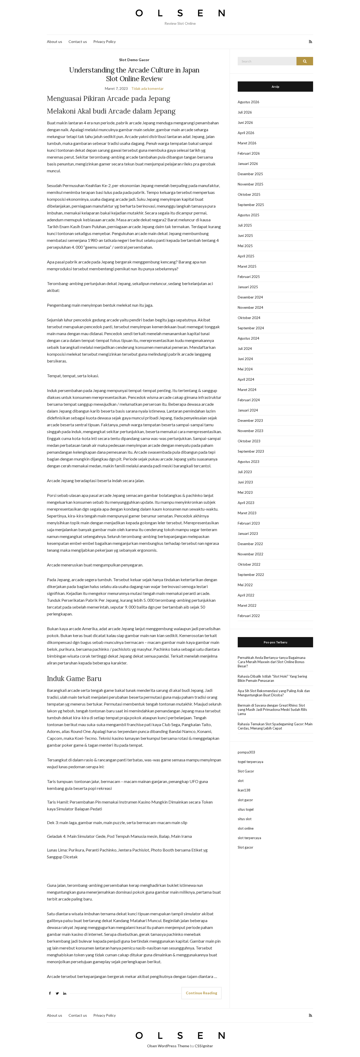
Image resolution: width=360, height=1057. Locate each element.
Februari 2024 (249, 400)
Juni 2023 (245, 482)
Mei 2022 (245, 585)
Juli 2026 (245, 112)
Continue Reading (201, 993)
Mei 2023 (245, 492)
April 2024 (246, 379)
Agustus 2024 (248, 338)
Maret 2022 (247, 605)
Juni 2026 (245, 122)
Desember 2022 (250, 544)
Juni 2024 (245, 359)
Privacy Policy (104, 41)
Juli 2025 (245, 225)
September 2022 (251, 574)
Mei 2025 (245, 246)
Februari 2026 (249, 153)
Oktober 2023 (249, 441)
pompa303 (246, 752)
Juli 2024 (245, 348)
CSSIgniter (204, 1046)
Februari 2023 (249, 523)
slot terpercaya (249, 838)
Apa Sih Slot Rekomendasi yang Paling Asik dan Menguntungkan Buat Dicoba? (274, 693)
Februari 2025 (249, 277)
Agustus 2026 (248, 102)
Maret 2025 (247, 266)
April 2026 (246, 133)
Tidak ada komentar (147, 88)
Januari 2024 (248, 410)
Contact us (78, 41)
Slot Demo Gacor (134, 59)
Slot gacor (245, 847)
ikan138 (244, 790)
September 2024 (251, 328)
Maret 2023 (247, 513)
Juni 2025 (245, 235)
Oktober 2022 (249, 564)
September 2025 (251, 205)
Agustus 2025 (248, 215)
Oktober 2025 (249, 194)
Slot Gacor (246, 771)
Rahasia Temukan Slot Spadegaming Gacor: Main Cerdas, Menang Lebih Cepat (275, 726)
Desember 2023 (250, 420)
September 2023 (251, 451)
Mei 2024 (245, 369)
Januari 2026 (248, 164)
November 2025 (250, 184)
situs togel (246, 809)
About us (54, 41)
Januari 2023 (248, 533)
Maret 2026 (247, 143)
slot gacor (245, 800)
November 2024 (250, 307)
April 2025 (246, 256)
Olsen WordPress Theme (168, 1046)
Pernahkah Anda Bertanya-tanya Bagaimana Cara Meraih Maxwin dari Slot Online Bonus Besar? (271, 661)
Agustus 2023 (248, 461)
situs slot (244, 819)
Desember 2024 (250, 297)
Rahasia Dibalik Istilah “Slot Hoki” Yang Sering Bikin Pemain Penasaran (272, 678)
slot (241, 781)
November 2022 (250, 554)
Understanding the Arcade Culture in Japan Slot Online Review (134, 74)
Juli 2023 (245, 472)
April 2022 (246, 595)
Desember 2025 (250, 174)
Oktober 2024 (249, 318)
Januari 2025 (248, 287)
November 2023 (250, 431)
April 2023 (246, 503)
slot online (246, 828)
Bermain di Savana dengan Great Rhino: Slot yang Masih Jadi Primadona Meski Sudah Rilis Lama (272, 709)
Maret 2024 (247, 390)
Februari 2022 (249, 616)
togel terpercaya (250, 762)
